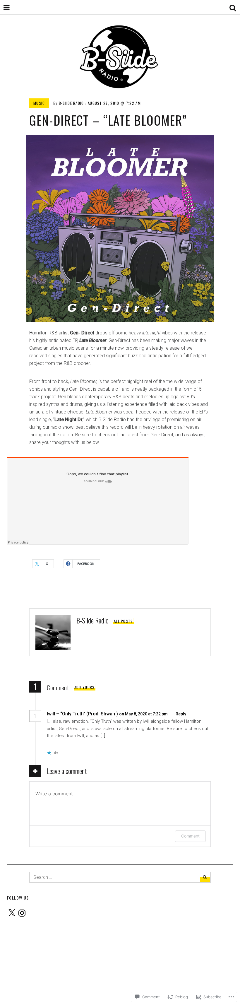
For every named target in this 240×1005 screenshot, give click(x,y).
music (39, 103)
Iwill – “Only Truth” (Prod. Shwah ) (82, 714)
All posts (123, 621)
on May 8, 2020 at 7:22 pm (144, 714)
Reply (181, 714)
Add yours (84, 687)
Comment (190, 835)
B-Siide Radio (71, 103)
